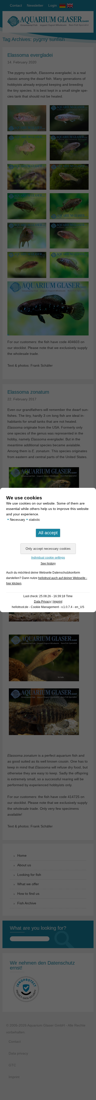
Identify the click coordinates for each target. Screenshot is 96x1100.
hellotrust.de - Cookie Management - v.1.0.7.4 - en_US (48, 607)
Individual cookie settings (48, 557)
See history (48, 563)
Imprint (57, 601)
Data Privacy (42, 601)
